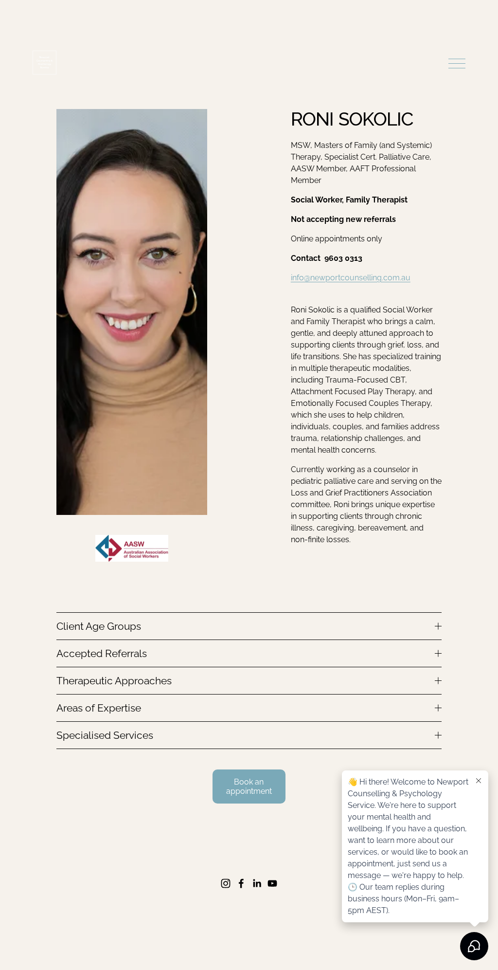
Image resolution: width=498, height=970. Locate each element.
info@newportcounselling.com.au (350, 277)
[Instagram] (226, 883)
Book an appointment (249, 786)
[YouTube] (272, 883)
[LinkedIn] (257, 883)
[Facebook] (241, 883)
